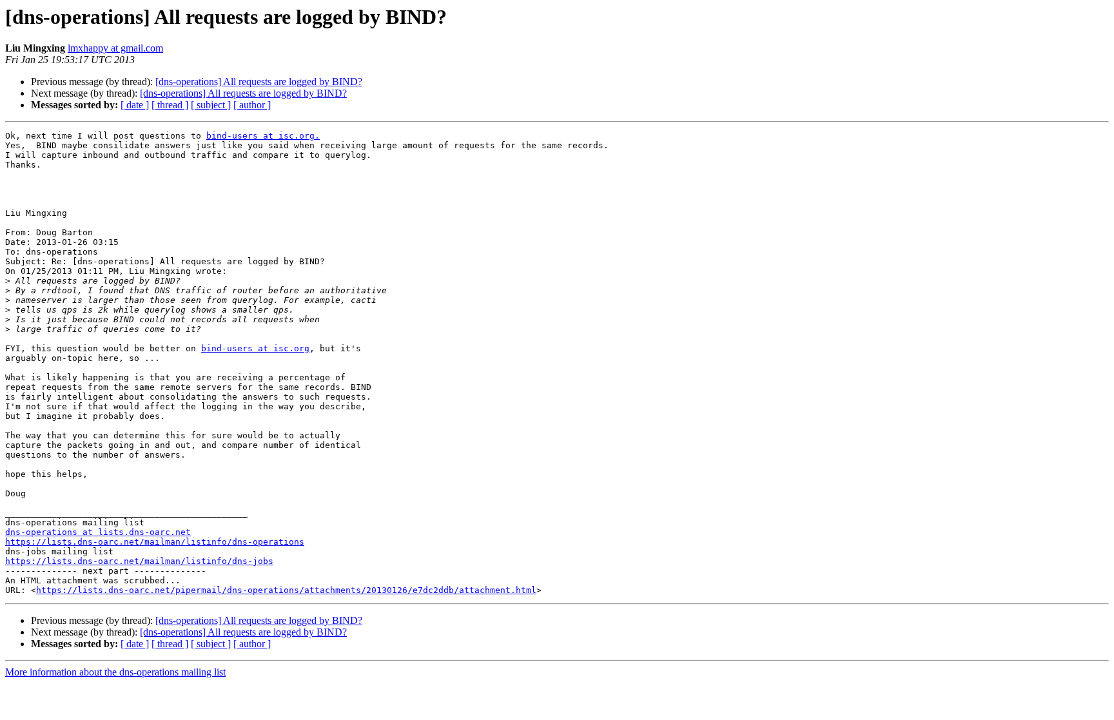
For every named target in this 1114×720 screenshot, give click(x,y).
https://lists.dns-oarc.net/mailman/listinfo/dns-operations (154, 542)
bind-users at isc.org (255, 348)
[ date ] (135, 104)
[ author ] (252, 104)
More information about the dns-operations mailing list (115, 671)
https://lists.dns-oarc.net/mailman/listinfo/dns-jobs (139, 561)
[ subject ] (211, 104)
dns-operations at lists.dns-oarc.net (98, 532)
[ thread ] (169, 104)
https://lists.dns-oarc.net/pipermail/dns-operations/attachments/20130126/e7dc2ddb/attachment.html (286, 590)
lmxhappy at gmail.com (115, 48)
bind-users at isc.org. (263, 136)
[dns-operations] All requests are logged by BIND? (258, 81)
